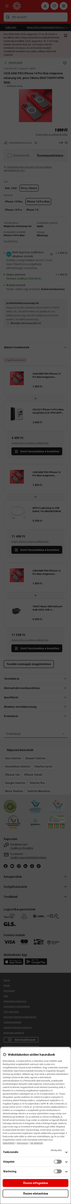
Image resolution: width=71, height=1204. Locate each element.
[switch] (58, 1162)
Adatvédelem (9, 1143)
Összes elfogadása (35, 1183)
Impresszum (22, 1143)
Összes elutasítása (35, 1193)
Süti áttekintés (36, 1143)
